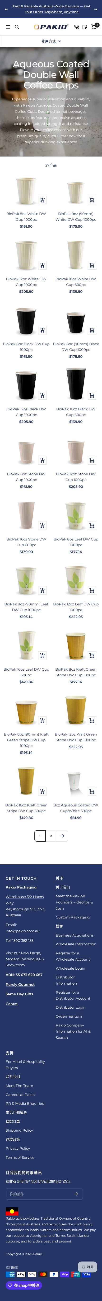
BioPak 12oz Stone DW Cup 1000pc (76, 477)
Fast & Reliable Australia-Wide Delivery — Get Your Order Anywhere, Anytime (51, 9)
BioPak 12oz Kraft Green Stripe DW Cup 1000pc (76, 737)
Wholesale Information (76, 944)
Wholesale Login (70, 968)
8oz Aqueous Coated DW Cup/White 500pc (76, 808)
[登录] (76, 27)
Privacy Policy (18, 1148)
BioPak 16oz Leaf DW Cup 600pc (26, 672)
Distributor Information (66, 980)
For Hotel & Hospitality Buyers (25, 1064)
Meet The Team (19, 1085)
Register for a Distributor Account (73, 995)
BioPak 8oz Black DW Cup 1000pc (26, 347)
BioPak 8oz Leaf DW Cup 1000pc (76, 542)
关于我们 (63, 887)
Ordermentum (69, 1016)
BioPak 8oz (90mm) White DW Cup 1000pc (76, 216)
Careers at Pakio (20, 1094)
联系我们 (13, 1076)
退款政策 (13, 1139)
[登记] (76, 1194)
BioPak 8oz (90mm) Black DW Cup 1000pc (76, 347)
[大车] (93, 27)
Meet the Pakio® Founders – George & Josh (74, 902)
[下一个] (62, 835)
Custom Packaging (73, 917)
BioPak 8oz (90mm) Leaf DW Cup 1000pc (26, 607)
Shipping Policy (19, 1130)
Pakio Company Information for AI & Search (73, 1031)
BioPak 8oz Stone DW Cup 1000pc (26, 477)
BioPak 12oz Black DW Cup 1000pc (26, 412)
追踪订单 (13, 1121)
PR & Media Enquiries (25, 1103)
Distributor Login (71, 1007)
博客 (59, 926)
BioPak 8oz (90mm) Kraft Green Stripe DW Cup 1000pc (26, 740)
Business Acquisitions (74, 935)
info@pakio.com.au (23, 931)
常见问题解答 (16, 1112)
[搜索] (17, 27)
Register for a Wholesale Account (73, 956)
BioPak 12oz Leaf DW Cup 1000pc (76, 607)
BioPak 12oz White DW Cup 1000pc (26, 282)
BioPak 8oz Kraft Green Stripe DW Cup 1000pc (76, 672)
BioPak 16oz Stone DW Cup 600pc (26, 542)
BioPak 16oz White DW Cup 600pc (76, 282)
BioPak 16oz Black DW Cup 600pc (76, 412)
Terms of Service (20, 1157)
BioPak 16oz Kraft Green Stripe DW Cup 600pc (26, 808)
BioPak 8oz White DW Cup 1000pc (26, 216)
